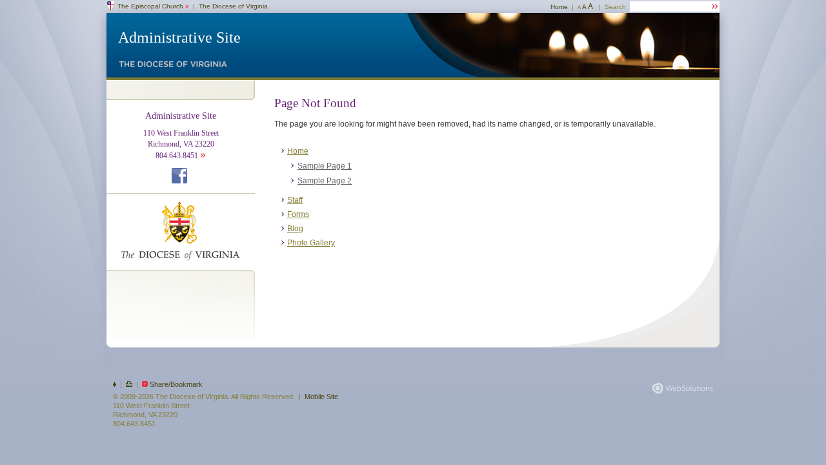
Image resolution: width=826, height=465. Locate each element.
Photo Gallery (311, 242)
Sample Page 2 (324, 180)
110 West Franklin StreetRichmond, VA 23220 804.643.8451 (181, 136)
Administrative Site (179, 37)
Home (559, 6)
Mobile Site (321, 396)
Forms (298, 214)
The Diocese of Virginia (233, 6)
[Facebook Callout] (181, 180)
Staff (295, 200)
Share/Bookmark (176, 384)
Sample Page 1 (324, 165)
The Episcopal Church (153, 6)
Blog (295, 228)
